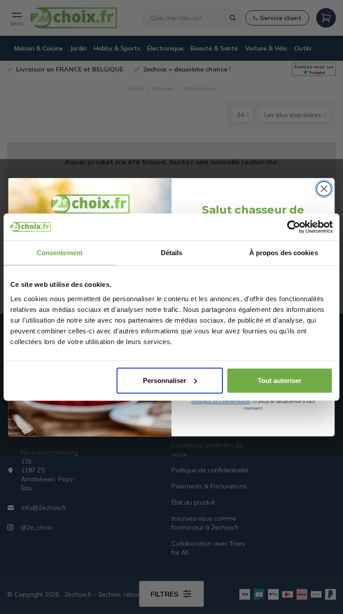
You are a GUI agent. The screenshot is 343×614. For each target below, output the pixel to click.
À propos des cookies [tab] (283, 253)
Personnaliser (164, 380)
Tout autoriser (279, 380)
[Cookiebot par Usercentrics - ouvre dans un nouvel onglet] (294, 227)
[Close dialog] (324, 188)
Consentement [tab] (60, 253)
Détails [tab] (172, 253)
